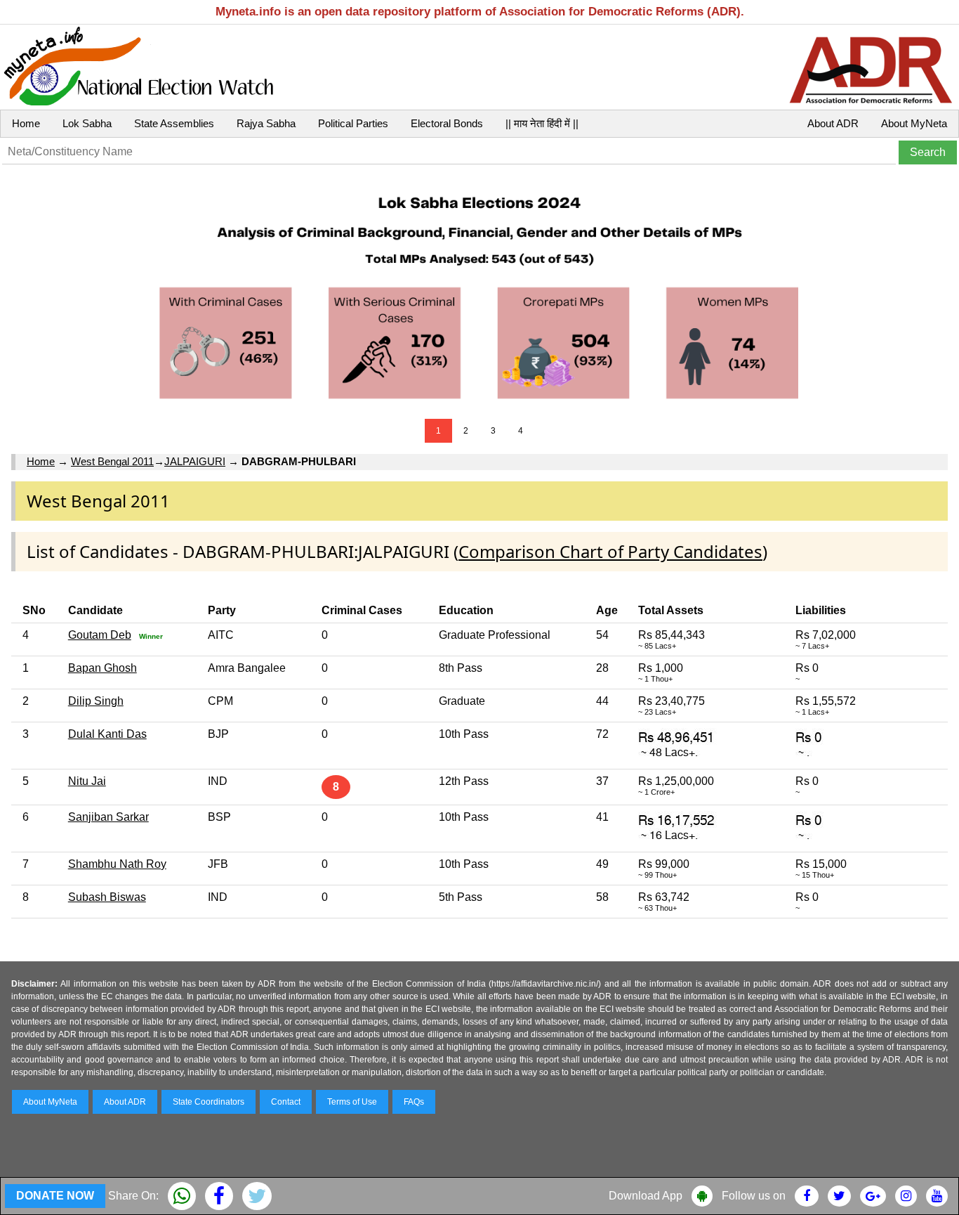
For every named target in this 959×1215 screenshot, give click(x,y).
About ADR (833, 123)
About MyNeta (914, 123)
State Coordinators (208, 1102)
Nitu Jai (87, 781)
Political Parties (353, 123)
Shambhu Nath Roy (117, 864)
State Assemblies (174, 123)
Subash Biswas (107, 897)
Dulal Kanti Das (107, 734)
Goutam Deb (99, 635)
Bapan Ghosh (102, 668)
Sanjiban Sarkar (108, 817)
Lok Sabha (87, 123)
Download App (645, 1196)
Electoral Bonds (447, 123)
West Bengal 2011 (112, 461)
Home (26, 123)
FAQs (414, 1102)
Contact (285, 1102)
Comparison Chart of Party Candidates (610, 551)
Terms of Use (352, 1102)
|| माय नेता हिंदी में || (541, 123)
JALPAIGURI (194, 461)
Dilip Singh (96, 701)
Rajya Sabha (266, 123)
